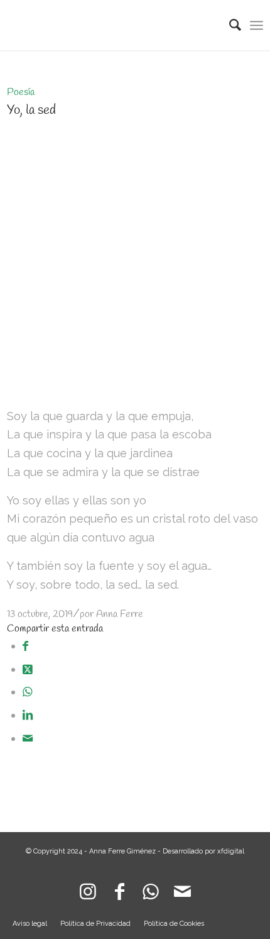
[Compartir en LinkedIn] (28, 714)
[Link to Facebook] (119, 888)
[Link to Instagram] (87, 888)
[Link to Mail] (182, 888)
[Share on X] (28, 668)
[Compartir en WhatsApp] (27, 691)
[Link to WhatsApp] (150, 888)
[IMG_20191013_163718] (135, 381)
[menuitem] (229, 25)
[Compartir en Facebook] (25, 645)
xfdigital (230, 851)
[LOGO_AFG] (109, 25)
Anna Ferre (119, 614)
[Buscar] (229, 25)
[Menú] (256, 25)
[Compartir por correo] (28, 738)
